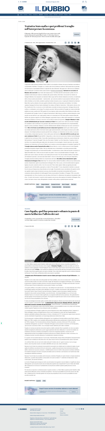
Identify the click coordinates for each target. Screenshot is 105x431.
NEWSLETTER (21, 10)
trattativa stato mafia (56, 187)
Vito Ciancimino (66, 187)
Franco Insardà (75, 219)
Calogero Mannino (45, 184)
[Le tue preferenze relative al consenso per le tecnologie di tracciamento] (1, 323)
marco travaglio (65, 184)
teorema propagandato (57, 90)
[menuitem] (21, 14)
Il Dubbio (20, 21)
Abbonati (84, 10)
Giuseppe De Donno (55, 184)
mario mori (73, 184)
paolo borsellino (40, 187)
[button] (83, 2)
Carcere (23, 21)
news (37, 184)
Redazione (76, 34)
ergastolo (38, 380)
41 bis (44, 380)
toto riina (48, 187)
